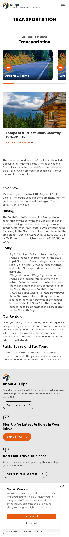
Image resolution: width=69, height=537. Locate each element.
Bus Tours (40, 346)
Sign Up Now (14, 436)
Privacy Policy (13, 531)
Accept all (31, 516)
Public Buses (13, 346)
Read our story (16, 405)
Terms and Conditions (34, 531)
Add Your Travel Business (22, 474)
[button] (8, 67)
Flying (7, 248)
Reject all (31, 523)
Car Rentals (12, 316)
